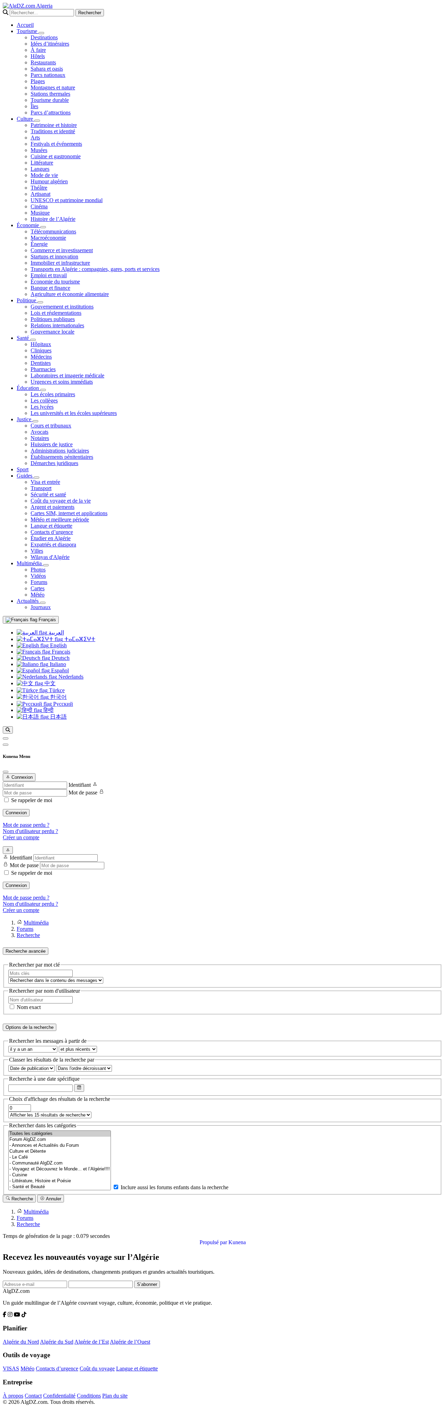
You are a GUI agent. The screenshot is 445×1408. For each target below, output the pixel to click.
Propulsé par (214, 1242)
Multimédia (30, 563)
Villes (37, 551)
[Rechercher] (8, 730)
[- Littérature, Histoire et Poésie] (60, 1181)
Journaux (41, 607)
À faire (38, 50)
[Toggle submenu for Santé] (33, 340)
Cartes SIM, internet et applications (69, 513)
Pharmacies (43, 369)
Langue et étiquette (51, 526)
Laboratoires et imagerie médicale (67, 375)
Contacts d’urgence (52, 532)
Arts (35, 138)
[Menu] (5, 738)
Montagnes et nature (53, 87)
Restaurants (43, 62)
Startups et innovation (54, 256)
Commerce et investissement (62, 250)
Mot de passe (82, 792)
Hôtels (38, 56)
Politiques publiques (53, 319)
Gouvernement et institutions (62, 307)
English (58, 645)
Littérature (42, 163)
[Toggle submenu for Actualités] (43, 603)
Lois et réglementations (56, 313)
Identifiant (79, 785)
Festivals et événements (56, 144)
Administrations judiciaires (60, 451)
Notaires (40, 438)
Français (46, 619)
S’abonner (147, 1284)
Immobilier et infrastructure (60, 263)
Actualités (28, 601)
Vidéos (38, 576)
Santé (23, 338)
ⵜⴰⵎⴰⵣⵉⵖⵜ (79, 639)
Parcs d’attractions (51, 112)
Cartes (37, 588)
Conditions (89, 1396)
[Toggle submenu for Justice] (35, 421)
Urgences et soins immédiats (62, 382)
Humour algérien (49, 181)
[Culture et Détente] (60, 1151)
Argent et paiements (52, 507)
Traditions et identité (53, 131)
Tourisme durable (50, 100)
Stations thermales (50, 94)
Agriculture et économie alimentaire (70, 294)
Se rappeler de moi (31, 800)
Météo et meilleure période (60, 519)
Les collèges (44, 400)
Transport (41, 488)
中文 (49, 683)
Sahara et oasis (47, 69)
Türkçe (56, 690)
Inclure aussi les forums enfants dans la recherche (173, 1187)
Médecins (41, 357)
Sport (23, 469)
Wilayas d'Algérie (50, 557)
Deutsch (60, 658)
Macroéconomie (48, 238)
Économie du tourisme (55, 282)
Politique (27, 300)
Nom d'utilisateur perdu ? (30, 831)
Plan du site (115, 1396)
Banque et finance (50, 288)
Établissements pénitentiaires (62, 457)
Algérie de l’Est (91, 1342)
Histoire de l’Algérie (53, 219)
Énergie (39, 244)
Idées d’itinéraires (50, 44)
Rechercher (89, 12)
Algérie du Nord (21, 1342)
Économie (28, 225)
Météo (37, 595)
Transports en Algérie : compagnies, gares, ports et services (95, 269)
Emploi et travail (49, 275)
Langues (40, 169)
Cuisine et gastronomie (56, 156)
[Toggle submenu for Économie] (43, 227)
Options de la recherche (30, 1027)
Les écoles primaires (53, 394)
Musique (40, 213)
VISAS (11, 1368)
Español (59, 670)
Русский (62, 704)
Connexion (16, 812)
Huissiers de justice (52, 444)
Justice (25, 419)
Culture (25, 119)
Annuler (53, 1198)
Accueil (25, 25)
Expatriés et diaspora (53, 544)
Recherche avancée (26, 951)
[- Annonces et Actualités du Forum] (60, 1146)
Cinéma (39, 206)
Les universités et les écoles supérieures (74, 413)
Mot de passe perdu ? (26, 825)
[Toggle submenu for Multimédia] (46, 565)
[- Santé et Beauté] (60, 1187)
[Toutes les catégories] (60, 1134)
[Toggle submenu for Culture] (37, 121)
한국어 (58, 697)
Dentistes (41, 363)
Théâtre (39, 188)
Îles (34, 106)
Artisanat (40, 194)
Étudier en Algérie (51, 538)
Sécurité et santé (48, 494)
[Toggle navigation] (5, 745)
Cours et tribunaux (51, 426)
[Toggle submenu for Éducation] (43, 390)
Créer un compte (21, 837)
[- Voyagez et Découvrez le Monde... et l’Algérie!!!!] (60, 1169)
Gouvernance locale (52, 332)
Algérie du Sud (56, 1342)
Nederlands (70, 677)
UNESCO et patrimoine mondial (67, 200)
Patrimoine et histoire (54, 125)
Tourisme (28, 31)
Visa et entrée (45, 482)
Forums (39, 582)
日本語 (58, 717)
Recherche (21, 1198)
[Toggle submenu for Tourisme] (41, 33)
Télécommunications (53, 231)
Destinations (44, 37)
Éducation (28, 388)
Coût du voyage (97, 1368)
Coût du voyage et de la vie (61, 501)
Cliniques (41, 350)
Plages (38, 81)
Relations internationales (57, 325)
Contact (33, 1396)
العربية (55, 632)
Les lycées (42, 407)
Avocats (39, 432)
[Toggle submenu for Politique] (40, 302)
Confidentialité (59, 1396)
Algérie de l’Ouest (130, 1342)
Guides (25, 476)
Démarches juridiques (54, 463)
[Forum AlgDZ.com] (60, 1140)
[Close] (5, 772)
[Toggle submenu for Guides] (36, 478)
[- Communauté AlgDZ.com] (60, 1163)
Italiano (57, 664)
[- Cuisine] (60, 1175)
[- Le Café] (60, 1157)
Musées (39, 150)
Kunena (237, 1242)
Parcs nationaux (48, 75)
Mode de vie (44, 175)
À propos (13, 1396)
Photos (38, 570)
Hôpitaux (41, 344)
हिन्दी (48, 710)
